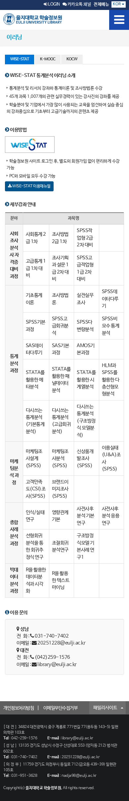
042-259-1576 (24, 738)
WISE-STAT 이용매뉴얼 (31, 186)
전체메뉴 (101, 4)
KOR (117, 4)
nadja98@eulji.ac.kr (79, 775)
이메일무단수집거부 (60, 708)
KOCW (71, 59)
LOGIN (53, 4)
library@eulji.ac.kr (57, 664)
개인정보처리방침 (18, 708)
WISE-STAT (19, 59)
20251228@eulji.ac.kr (61, 643)
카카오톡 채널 (78, 4)
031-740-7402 (24, 757)
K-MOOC (47, 59)
